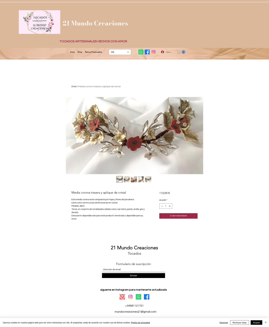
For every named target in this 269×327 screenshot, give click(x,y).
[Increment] (170, 206)
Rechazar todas (240, 322)
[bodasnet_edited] (122, 297)
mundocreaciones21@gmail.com (135, 311)
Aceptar (256, 322)
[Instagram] (153, 52)
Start (74, 86)
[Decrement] (162, 206)
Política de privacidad (140, 322)
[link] (181, 52)
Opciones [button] (224, 322)
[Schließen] (265, 322)
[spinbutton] (165, 206)
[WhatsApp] (140, 52)
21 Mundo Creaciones (95, 23)
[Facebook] (147, 52)
